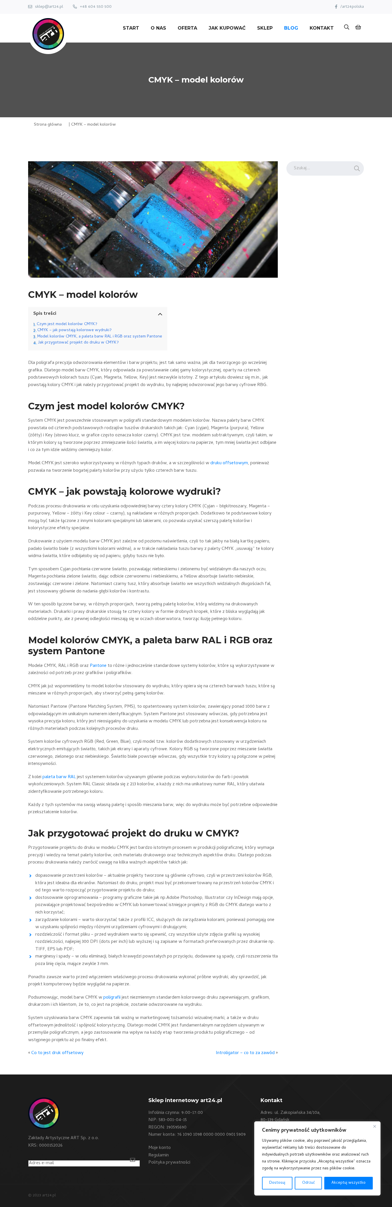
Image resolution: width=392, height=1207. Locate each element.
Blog (291, 28)
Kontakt (322, 28)
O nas (158, 28)
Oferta (187, 28)
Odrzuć (308, 1183)
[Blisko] (374, 1126)
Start (131, 28)
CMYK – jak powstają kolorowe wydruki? (74, 330)
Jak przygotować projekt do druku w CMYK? (78, 342)
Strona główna (48, 124)
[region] (317, 1158)
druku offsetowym (229, 463)
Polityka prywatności (169, 1162)
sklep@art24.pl (49, 6)
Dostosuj (277, 1183)
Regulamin (158, 1155)
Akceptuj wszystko (348, 1183)
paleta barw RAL (59, 777)
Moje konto (159, 1148)
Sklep (265, 28)
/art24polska (352, 6)
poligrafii (112, 997)
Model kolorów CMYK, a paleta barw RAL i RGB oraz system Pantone (99, 336)
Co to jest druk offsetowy (57, 1053)
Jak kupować (227, 28)
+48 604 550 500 (96, 6)
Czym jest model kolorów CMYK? (67, 324)
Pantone (98, 666)
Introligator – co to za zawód (245, 1053)
